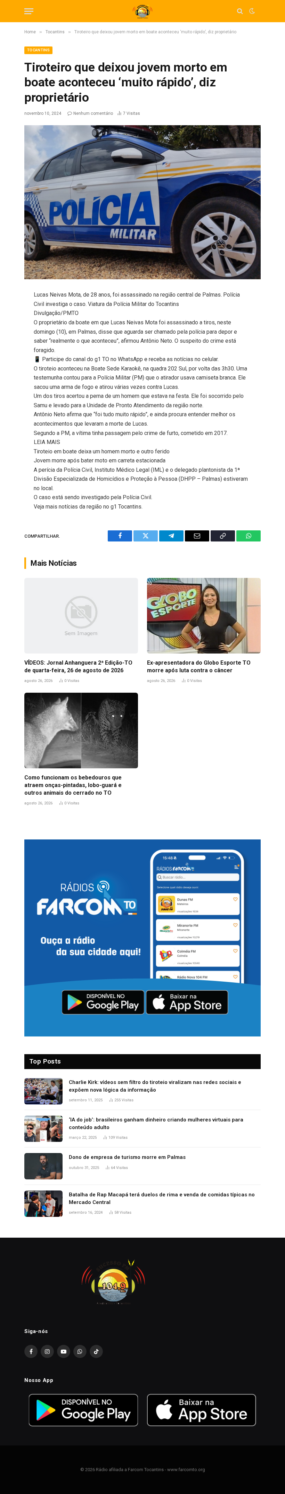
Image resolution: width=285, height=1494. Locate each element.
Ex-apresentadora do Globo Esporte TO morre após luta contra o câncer (199, 666)
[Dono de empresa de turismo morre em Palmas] (43, 1166)
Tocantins (38, 50)
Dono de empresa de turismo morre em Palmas (127, 1157)
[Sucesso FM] (142, 11)
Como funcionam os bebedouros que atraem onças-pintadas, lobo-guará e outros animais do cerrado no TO (73, 785)
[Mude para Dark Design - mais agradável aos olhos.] (251, 11)
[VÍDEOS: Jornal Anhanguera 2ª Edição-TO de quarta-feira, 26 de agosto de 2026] (81, 616)
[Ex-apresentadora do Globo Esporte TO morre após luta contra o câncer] (204, 616)
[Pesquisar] (240, 11)
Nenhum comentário (93, 113)
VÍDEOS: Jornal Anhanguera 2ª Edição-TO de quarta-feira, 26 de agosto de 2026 (78, 666)
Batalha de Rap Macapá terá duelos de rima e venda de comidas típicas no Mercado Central (162, 1198)
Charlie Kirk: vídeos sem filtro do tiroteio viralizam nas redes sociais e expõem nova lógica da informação (155, 1086)
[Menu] (28, 11)
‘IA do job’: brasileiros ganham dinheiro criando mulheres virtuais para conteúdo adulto (156, 1123)
